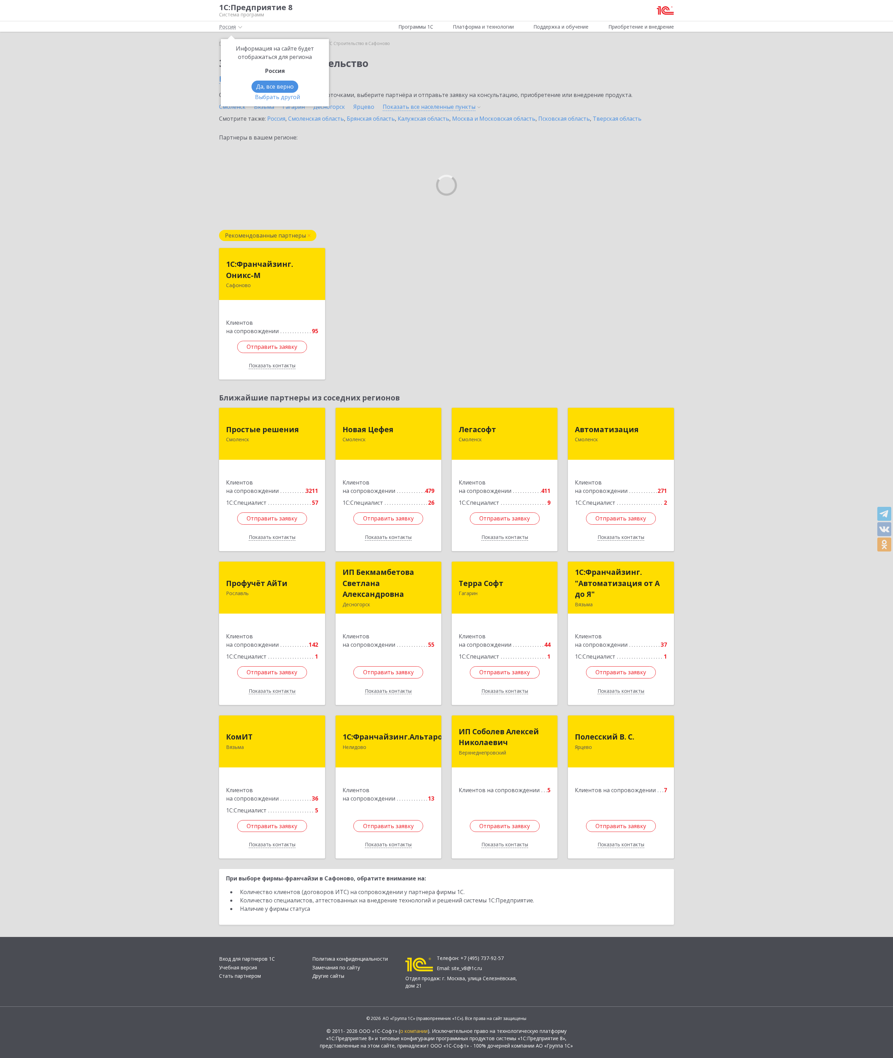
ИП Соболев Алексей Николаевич (499, 737)
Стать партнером (240, 976)
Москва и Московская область (493, 118)
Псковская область (564, 118)
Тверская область (617, 118)
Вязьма (264, 107)
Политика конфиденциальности (350, 958)
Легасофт (477, 429)
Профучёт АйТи (256, 583)
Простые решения (262, 429)
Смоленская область (316, 118)
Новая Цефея (368, 429)
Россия (276, 118)
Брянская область (371, 118)
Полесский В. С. (604, 737)
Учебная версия (238, 967)
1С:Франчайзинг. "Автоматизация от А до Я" (617, 583)
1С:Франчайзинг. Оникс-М (259, 269)
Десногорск (329, 107)
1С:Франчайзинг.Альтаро (392, 737)
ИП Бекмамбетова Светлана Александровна (378, 583)
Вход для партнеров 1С (247, 958)
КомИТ (239, 737)
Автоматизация (607, 429)
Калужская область (423, 118)
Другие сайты (328, 976)
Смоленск (232, 107)
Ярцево (363, 107)
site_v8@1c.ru (466, 968)
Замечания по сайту (336, 967)
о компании (414, 1031)
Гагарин (294, 107)
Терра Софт (481, 583)
